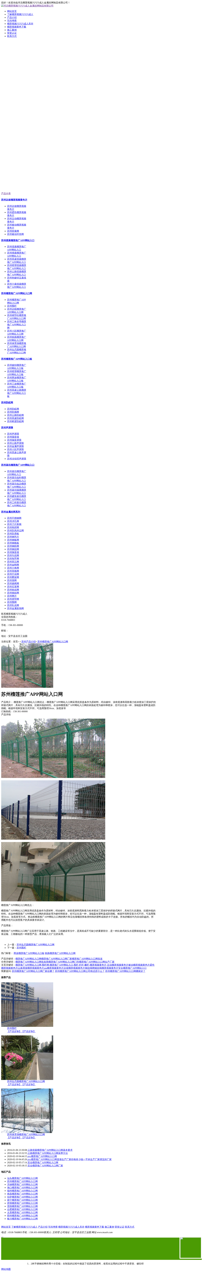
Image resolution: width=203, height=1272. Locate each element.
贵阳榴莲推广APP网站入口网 (22, 1206)
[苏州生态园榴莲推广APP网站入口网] (27, 1079)
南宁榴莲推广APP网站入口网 (22, 1200)
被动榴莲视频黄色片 (139, 965)
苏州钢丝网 (13, 549)
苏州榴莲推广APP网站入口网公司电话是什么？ (80, 971)
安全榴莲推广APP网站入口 (132, 968)
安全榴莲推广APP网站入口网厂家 (45, 1165)
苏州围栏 (12, 306)
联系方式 (12, 36)
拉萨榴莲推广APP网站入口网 (22, 1197)
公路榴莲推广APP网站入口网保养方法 (47, 1153)
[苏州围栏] (27, 1026)
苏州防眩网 (7, 402)
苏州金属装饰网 (15, 608)
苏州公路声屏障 (15, 443)
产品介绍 (12, 17)
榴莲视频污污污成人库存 (20, 23)
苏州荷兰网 (13, 561)
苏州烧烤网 (13, 583)
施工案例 (12, 30)
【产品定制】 (14, 1031)
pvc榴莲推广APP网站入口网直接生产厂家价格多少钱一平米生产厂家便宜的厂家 (69, 1159)
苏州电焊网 (13, 527)
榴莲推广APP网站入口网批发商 (31, 962)
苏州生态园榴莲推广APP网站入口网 (35, 944)
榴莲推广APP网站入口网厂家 (56, 958)
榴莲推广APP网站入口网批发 (87, 958)
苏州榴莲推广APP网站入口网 (16, 293)
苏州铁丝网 (13, 589)
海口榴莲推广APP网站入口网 (22, 1187)
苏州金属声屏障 (15, 446)
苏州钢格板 (13, 543)
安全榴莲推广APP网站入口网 (42, 1162)
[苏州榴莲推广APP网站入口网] (27, 687)
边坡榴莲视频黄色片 (74, 968)
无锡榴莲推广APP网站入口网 (22, 1184)
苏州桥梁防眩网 (15, 421)
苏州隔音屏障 (14, 440)
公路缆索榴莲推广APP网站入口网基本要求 (50, 1150)
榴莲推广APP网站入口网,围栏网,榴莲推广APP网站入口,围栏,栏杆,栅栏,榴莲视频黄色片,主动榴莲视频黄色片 (71, 965)
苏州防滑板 (13, 533)
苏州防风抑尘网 (15, 530)
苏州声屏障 (7, 427)
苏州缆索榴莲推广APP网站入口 (17, 240)
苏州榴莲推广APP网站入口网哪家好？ (125, 971)
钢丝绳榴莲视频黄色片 (106, 968)
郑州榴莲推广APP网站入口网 (22, 1215)
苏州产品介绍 (28, 641)
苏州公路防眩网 (15, 415)
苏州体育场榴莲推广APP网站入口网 (26, 1134)
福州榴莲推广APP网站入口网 (22, 1190)
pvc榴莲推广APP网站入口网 (42, 1156)
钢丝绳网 (90, 968)
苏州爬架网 (13, 577)
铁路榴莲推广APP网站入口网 (60, 953)
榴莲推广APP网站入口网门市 (63, 962)
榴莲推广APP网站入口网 (28, 958)
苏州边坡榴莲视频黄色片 (14, 199)
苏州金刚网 (13, 564)
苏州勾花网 (13, 555)
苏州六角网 (13, 568)
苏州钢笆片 (13, 536)
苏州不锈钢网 (14, 518)
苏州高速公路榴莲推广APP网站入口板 (16, 393)
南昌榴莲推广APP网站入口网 (22, 1193)
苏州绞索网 (13, 231)
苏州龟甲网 (13, 558)
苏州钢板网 (13, 540)
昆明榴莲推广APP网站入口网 (22, 1203)
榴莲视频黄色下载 (16, 27)
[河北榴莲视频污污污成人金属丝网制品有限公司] (101, 77)
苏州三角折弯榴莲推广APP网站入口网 (16, 324)
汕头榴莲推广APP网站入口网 (22, 1178)
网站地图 (6, 1269)
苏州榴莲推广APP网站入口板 (16, 359)
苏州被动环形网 (15, 234)
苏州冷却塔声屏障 (16, 458)
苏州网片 (12, 596)
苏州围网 (12, 602)
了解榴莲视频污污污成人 (20, 14)
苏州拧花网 (13, 574)
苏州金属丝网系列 (10, 512)
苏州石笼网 (13, 586)
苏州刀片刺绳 (14, 524)
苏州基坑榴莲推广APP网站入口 (17, 465)
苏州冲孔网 (13, 521)
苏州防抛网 (13, 412)
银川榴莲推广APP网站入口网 (22, 1218)
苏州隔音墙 (13, 437)
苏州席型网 (13, 599)
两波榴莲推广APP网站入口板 (29, 953)
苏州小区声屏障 (15, 449)
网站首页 (12, 11)
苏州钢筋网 (13, 546)
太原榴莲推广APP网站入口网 (22, 1212)
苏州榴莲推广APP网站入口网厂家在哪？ (33, 971)
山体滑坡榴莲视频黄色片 (31, 968)
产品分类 (6, 193)
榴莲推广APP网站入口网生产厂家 (96, 962)
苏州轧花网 (13, 605)
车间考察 (12, 20)
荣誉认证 (12, 33)
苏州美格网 (13, 571)
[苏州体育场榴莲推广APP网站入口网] (27, 1132)
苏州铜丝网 (13, 593)
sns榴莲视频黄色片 (54, 968)
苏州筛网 (12, 580)
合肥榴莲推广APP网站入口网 (22, 1209)
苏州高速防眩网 (15, 418)
